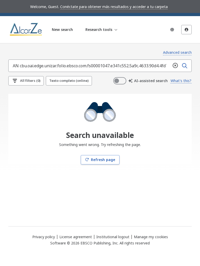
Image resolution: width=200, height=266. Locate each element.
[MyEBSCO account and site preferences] (186, 29)
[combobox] (89, 66)
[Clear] (175, 65)
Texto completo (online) (69, 80)
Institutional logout (112, 236)
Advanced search (177, 52)
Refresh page (103, 159)
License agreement (75, 236)
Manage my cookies (151, 237)
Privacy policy (43, 236)
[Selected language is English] (172, 29)
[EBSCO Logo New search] (26, 29)
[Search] (184, 65)
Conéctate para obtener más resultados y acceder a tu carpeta (114, 6)
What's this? (181, 80)
